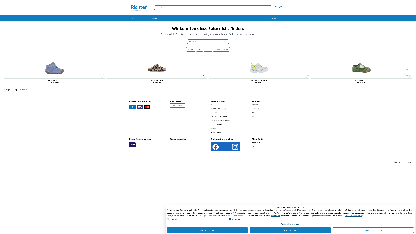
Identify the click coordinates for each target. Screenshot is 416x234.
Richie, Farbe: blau (54, 80)
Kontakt (255, 105)
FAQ (253, 116)
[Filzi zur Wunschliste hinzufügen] (409, 76)
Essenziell (174, 219)
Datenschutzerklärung (354, 215)
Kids (199, 49)
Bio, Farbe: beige (157, 80)
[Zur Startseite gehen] (139, 7)
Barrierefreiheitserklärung (220, 120)
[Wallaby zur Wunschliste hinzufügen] (307, 76)
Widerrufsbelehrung (218, 109)
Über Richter (256, 109)
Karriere (255, 112)
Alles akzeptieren (207, 230)
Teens (208, 49)
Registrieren (256, 142)
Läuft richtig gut (221, 49)
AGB (212, 105)
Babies (190, 49)
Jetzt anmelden (177, 106)
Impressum (275, 215)
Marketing (236, 219)
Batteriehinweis (216, 124)
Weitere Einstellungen (290, 224)
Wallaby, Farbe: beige (259, 80)
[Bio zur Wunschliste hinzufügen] (204, 76)
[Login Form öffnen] (284, 7)
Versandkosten (22, 90)
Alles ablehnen (290, 230)
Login (254, 146)
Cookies (214, 128)
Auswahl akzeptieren (373, 230)
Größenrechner (216, 132)
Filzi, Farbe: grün (361, 80)
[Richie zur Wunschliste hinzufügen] (102, 76)
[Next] (407, 72)
